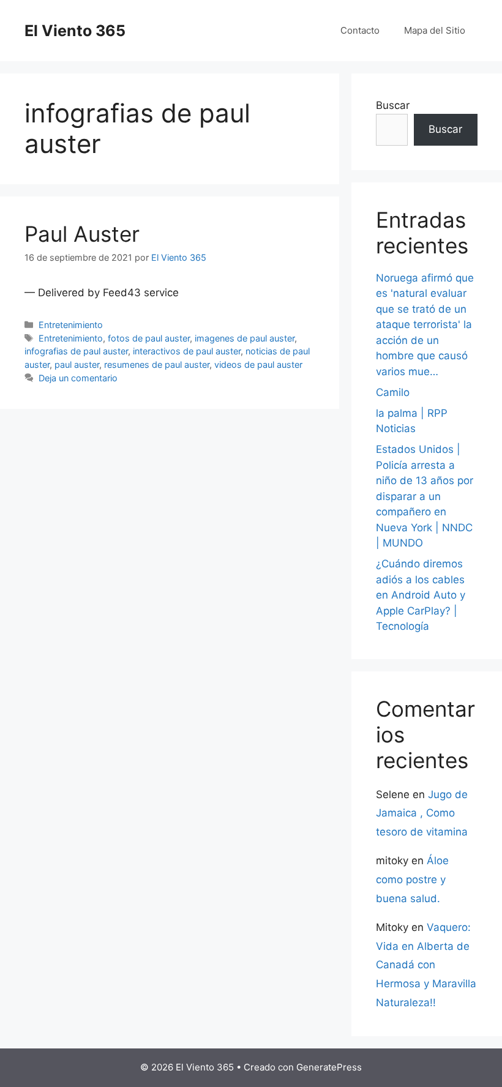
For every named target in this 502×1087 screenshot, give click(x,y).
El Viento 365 (75, 30)
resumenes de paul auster (156, 364)
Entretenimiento (71, 324)
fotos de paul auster (149, 338)
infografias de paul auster (76, 351)
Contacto (360, 30)
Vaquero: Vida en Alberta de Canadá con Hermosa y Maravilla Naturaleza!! (426, 964)
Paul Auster (82, 234)
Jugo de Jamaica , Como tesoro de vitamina (422, 813)
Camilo (393, 392)
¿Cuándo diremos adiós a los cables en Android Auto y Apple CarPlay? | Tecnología (420, 595)
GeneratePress (329, 1067)
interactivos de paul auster (187, 351)
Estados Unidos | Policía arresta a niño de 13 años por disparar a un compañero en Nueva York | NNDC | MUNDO (424, 496)
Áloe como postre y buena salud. (412, 879)
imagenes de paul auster (244, 338)
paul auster (76, 364)
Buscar (393, 105)
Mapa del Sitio (434, 30)
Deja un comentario (78, 378)
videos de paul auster (258, 364)
